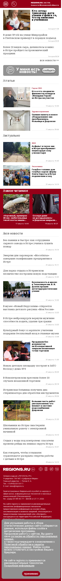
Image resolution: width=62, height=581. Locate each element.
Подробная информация (13, 519)
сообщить (49, 70)
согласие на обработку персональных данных (30, 538)
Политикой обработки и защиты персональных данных (24, 546)
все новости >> (49, 60)
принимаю (31, 573)
